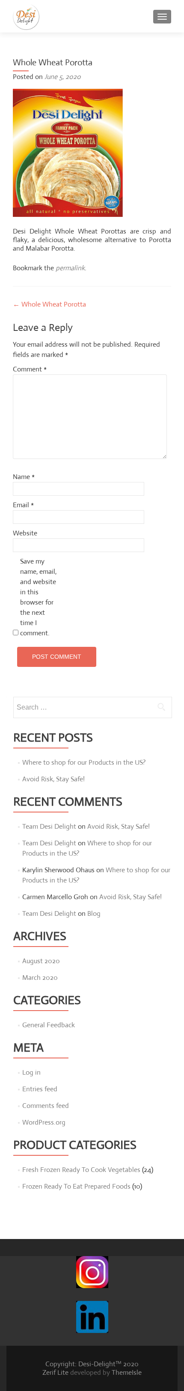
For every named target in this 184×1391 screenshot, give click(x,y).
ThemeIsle (127, 1372)
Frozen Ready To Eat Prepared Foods (76, 1186)
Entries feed (39, 1088)
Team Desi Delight (49, 826)
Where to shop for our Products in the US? (84, 762)
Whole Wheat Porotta (49, 304)
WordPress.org (43, 1122)
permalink (70, 267)
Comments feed (45, 1105)
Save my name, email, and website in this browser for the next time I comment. (38, 597)
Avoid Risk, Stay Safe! (53, 778)
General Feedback (48, 1024)
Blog (94, 913)
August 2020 (41, 960)
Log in (31, 1072)
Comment (30, 369)
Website (25, 533)
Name (24, 476)
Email (23, 504)
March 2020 (40, 977)
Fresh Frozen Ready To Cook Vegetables (81, 1169)
